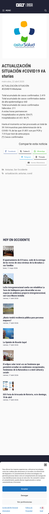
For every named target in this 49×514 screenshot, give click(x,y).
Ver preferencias (24, 502)
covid (29, 173)
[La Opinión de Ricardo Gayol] (8, 337)
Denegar (24, 495)
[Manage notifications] (42, 508)
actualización (11, 173)
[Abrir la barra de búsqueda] (45, 10)
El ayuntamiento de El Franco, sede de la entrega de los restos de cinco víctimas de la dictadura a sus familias (24, 262)
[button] (45, 465)
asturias (22, 173)
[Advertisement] (24, 208)
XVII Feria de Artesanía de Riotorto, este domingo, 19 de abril (25, 396)
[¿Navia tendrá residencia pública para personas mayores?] (8, 312)
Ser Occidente (20, 169)
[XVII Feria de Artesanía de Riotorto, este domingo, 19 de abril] (8, 389)
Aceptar (24, 489)
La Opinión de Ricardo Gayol (15, 342)
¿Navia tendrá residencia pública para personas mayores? (23, 319)
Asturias (9, 169)
